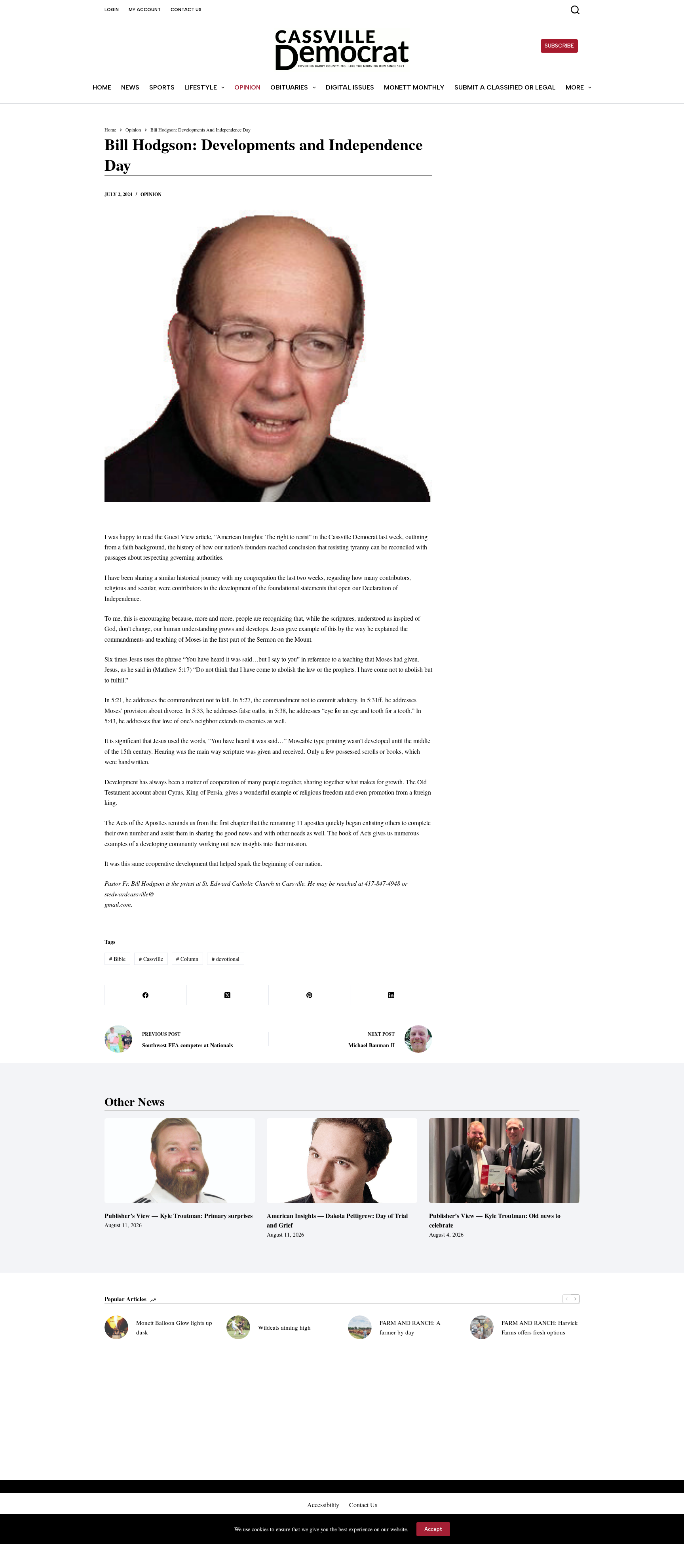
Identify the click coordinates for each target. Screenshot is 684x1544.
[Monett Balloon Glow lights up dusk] (116, 1327)
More (575, 87)
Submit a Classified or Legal (505, 87)
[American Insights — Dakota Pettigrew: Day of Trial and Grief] (342, 1160)
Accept (433, 1529)
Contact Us (186, 9)
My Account (145, 9)
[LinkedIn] (391, 995)
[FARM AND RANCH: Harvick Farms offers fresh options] (482, 1327)
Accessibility (323, 1505)
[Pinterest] (310, 995)
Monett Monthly (414, 87)
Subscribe (559, 45)
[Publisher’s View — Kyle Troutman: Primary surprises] (179, 1160)
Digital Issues (350, 87)
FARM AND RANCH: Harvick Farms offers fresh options (540, 1327)
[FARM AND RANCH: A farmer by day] (360, 1327)
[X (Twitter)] (228, 995)
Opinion (247, 87)
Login (111, 9)
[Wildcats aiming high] (238, 1327)
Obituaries (289, 87)
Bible (117, 959)
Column (187, 959)
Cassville (151, 959)
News (130, 87)
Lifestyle (200, 87)
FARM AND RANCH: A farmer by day (410, 1327)
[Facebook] (146, 995)
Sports (162, 87)
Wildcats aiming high (284, 1327)
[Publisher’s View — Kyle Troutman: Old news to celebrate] (504, 1160)
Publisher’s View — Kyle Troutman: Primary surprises (178, 1215)
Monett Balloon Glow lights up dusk (174, 1327)
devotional (225, 959)
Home (102, 87)
